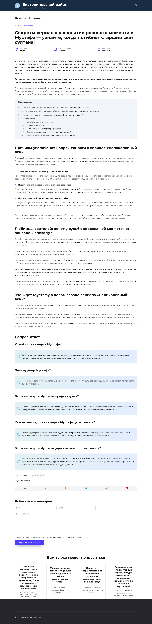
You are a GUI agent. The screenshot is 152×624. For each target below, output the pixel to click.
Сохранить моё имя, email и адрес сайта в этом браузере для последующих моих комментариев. (54, 537)
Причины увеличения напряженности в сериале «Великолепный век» (55, 108)
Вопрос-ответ (28, 119)
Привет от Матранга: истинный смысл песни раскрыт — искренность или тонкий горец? (92, 575)
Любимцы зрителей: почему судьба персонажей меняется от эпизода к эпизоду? (60, 111)
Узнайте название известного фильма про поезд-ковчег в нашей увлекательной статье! (60, 575)
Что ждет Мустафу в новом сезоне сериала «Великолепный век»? (52, 115)
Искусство (20, 18)
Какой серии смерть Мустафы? (40, 122)
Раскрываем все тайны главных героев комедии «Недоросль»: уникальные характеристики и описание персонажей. (123, 576)
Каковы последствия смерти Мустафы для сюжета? (49, 132)
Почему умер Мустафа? (37, 125)
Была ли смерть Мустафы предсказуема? (44, 129)
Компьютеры (35, 18)
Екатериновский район (45, 4)
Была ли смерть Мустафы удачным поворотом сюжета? (51, 135)
